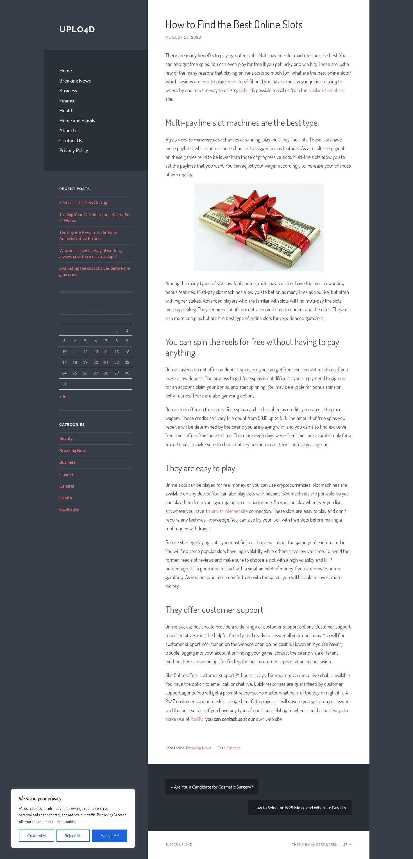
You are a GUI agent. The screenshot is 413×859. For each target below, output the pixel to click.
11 (74, 351)
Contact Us (70, 140)
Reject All (73, 835)
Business (68, 90)
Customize (36, 835)
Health (66, 110)
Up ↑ (347, 844)
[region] (73, 818)
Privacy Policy (73, 150)
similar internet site (327, 90)
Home (65, 71)
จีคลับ (196, 719)
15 (116, 351)
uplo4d (77, 29)
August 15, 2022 (183, 37)
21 (106, 362)
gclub (241, 90)
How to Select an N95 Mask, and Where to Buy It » (299, 807)
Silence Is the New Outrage (84, 202)
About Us (68, 130)
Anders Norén (324, 844)
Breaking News (75, 81)
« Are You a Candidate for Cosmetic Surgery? (212, 786)
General (66, 485)
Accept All (110, 835)
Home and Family (77, 121)
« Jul (63, 396)
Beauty (66, 438)
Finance (67, 101)
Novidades (69, 509)
